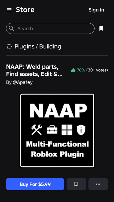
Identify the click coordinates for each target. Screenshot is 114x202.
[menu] (9, 9)
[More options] (98, 184)
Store (25, 9)
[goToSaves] (101, 28)
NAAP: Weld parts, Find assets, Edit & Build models (32, 70)
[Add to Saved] (76, 184)
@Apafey (23, 82)
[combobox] (53, 28)
